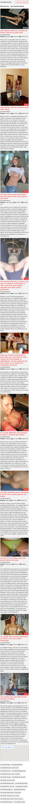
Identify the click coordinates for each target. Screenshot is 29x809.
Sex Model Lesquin (19, 802)
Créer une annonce (22, 2)
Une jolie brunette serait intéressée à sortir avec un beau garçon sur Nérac (14, 494)
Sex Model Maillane (16, 764)
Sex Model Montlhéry (21, 783)
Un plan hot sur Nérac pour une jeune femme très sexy (13, 559)
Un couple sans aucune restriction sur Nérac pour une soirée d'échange (14, 639)
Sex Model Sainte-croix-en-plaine (10, 774)
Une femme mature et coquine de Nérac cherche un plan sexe (13, 32)
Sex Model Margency (6, 789)
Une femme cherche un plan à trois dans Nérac (14, 108)
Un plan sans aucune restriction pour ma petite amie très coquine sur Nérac (13, 196)
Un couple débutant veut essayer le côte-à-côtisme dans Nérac (13, 434)
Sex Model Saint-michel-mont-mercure (11, 799)
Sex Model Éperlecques (7, 783)
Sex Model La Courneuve (7, 780)
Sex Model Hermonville (18, 777)
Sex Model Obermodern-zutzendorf (10, 792)
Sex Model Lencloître (21, 786)
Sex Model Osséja (5, 777)
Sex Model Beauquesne (19, 771)
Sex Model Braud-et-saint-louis (9, 768)
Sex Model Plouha (5, 771)
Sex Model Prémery (19, 789)
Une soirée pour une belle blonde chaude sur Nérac (13, 698)
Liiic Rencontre (5, 2)
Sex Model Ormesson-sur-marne (9, 795)
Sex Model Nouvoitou (6, 802)
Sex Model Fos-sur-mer (7, 786)
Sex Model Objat (5, 764)
